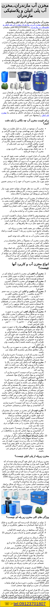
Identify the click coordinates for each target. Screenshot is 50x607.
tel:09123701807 (30, 603)
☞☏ (25, 603)
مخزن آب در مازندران (31, 25)
